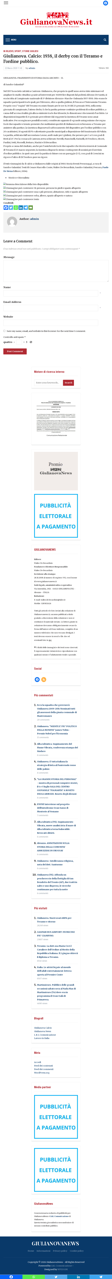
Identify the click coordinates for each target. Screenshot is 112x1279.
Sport (17, 51)
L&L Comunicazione (59, 1216)
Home (31, 1251)
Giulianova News (42, 1031)
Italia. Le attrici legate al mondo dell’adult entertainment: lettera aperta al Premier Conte (54, 971)
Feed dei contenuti (43, 1065)
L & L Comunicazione (45, 1035)
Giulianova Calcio (43, 1028)
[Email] (30, 207)
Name (7, 287)
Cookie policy (77, 1251)
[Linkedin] (21, 207)
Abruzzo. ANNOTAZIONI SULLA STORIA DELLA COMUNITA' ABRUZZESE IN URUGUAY (53, 847)
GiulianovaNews (55, 1243)
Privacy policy (60, 1251)
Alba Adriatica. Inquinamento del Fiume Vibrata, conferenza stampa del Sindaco (57, 748)
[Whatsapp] (16, 207)
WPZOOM (62, 1269)
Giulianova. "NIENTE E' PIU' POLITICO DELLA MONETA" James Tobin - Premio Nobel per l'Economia (57, 730)
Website (8, 316)
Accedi (37, 1062)
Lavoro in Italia (41, 1038)
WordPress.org (42, 1072)
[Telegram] (25, 207)
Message (9, 257)
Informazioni (43, 1251)
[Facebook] (6, 207)
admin (32, 68)
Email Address (12, 302)
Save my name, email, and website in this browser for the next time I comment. (46, 331)
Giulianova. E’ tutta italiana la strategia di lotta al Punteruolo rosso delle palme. (56, 765)
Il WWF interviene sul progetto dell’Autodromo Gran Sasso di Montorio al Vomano (53, 808)
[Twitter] (11, 207)
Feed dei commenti (43, 1069)
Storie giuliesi (30, 51)
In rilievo (8, 51)
